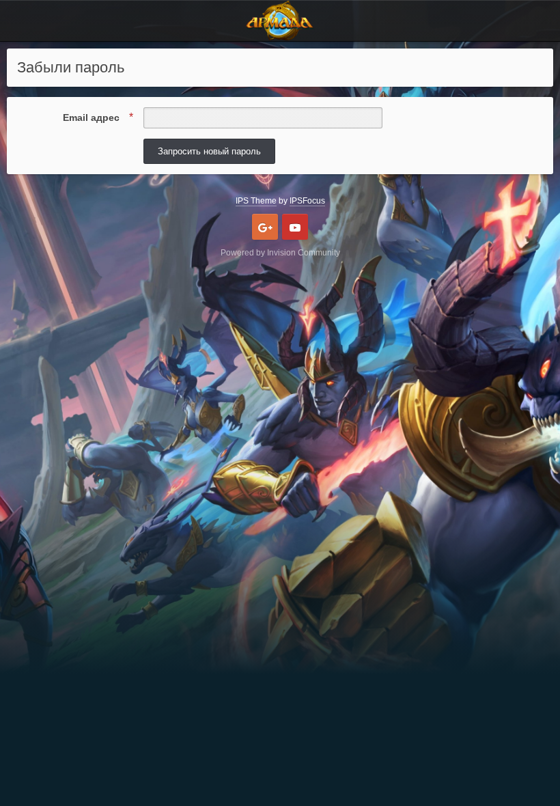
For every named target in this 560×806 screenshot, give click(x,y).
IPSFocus (307, 201)
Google (265, 227)
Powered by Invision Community (280, 253)
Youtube (295, 227)
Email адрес (92, 117)
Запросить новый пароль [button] (209, 151)
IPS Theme (256, 201)
